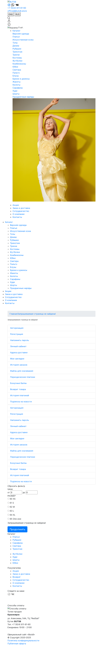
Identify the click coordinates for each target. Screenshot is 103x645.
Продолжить (17, 529)
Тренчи (16, 54)
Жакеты (16, 81)
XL (14, 515)
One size (17, 519)
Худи (15, 90)
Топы (15, 42)
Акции (16, 205)
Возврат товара (18, 389)
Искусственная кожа (23, 39)
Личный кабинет (18, 346)
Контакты (17, 217)
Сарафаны (18, 87)
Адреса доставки (19, 352)
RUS (17, 14)
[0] (9, 24)
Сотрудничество (21, 211)
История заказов (18, 364)
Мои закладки (17, 358)
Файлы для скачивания (21, 371)
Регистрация (16, 334)
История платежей (19, 395)
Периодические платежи (22, 377)
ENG (11, 14)
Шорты (16, 94)
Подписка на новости (21, 401)
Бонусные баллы (18, 383)
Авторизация (16, 328)
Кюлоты (16, 84)
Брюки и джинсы (21, 78)
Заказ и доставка (21, 208)
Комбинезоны (19, 63)
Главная (13, 314)
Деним (16, 45)
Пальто (16, 72)
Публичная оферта (17, 643)
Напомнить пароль (19, 340)
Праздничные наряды (23, 97)
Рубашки (17, 48)
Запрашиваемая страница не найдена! (36, 314)
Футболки (17, 60)
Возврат (17, 577)
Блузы (16, 75)
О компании (18, 214)
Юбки (15, 66)
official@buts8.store (17, 11)
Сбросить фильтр (16, 486)
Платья (16, 36)
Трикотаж (17, 51)
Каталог (16, 30)
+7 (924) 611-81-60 (17, 8)
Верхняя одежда (21, 33)
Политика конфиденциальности (23, 640)
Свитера (17, 69)
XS (14, 499)
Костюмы (17, 57)
